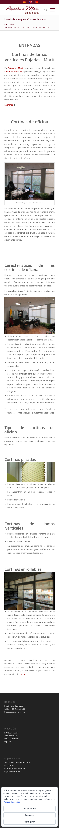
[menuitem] (44, 9)
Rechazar (29, 815)
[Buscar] (44, 9)
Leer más (8, 104)
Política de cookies (11, 802)
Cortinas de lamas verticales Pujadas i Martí (29, 57)
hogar (23, 674)
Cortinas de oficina (29, 122)
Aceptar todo (29, 808)
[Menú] (51, 9)
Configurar (29, 822)
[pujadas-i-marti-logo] (24, 9)
